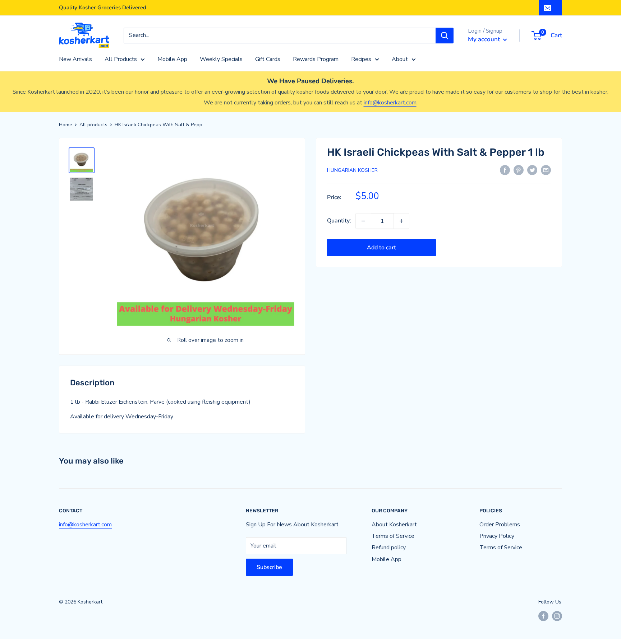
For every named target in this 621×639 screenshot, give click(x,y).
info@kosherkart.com (390, 103)
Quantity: (339, 221)
